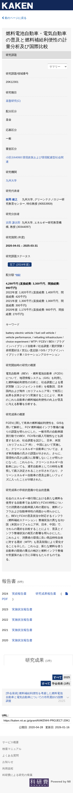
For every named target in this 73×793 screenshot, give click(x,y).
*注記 (17, 275)
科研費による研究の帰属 (17, 774)
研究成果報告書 (46, 593)
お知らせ (7, 761)
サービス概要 (10, 742)
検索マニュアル (11, 748)
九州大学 (11, 180)
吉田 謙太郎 (13, 222)
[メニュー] (68, 4)
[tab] (38, 660)
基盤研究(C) (13, 100)
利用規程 (7, 768)
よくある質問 (10, 755)
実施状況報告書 (22, 609)
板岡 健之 (12, 199)
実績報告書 (19, 593)
